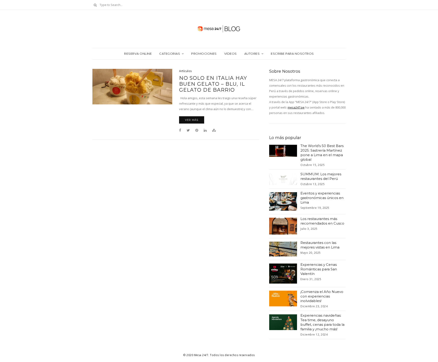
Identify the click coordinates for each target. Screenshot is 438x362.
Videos (230, 53)
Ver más (191, 120)
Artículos (185, 71)
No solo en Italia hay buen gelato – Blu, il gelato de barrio (213, 84)
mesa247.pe (296, 107)
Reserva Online (138, 53)
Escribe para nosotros (292, 53)
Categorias (169, 53)
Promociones (204, 53)
